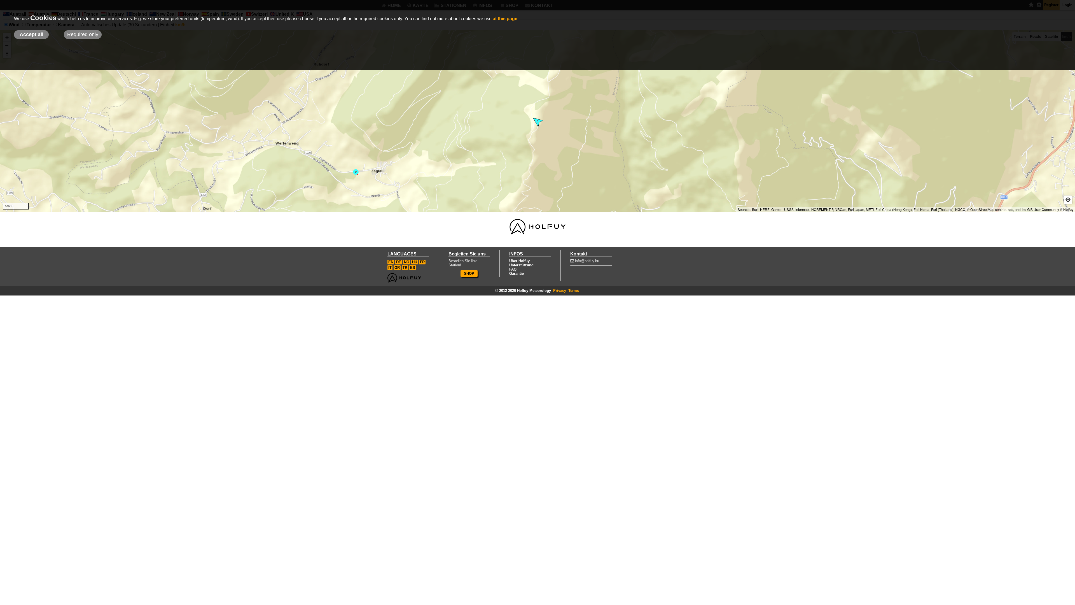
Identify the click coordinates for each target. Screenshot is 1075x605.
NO (406, 262)
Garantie (516, 273)
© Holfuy (1067, 209)
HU (414, 262)
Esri (755, 209)
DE (398, 262)
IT (390, 268)
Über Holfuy (519, 261)
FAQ (513, 269)
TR (405, 268)
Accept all (31, 34)
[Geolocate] (1068, 200)
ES (412, 268)
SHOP (469, 273)
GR (397, 268)
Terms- (574, 290)
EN (390, 262)
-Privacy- (559, 290)
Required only (82, 34)
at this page (505, 18)
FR (422, 262)
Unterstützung (521, 265)
